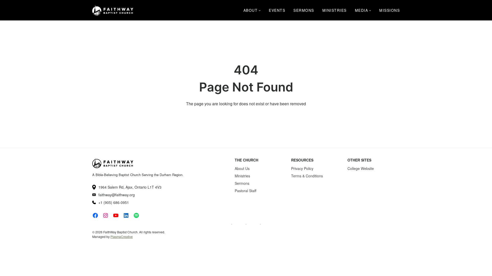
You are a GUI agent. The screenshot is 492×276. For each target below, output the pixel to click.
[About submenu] (260, 10)
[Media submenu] (370, 10)
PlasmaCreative (121, 236)
